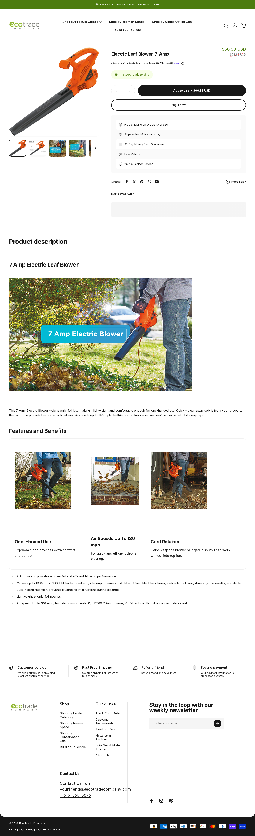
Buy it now (178, 105)
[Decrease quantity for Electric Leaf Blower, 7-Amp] (115, 90)
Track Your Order (108, 713)
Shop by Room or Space (73, 725)
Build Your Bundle (73, 747)
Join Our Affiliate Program (108, 747)
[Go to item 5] (97, 148)
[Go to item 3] (57, 148)
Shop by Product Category (72, 715)
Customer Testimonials (104, 721)
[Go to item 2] (37, 148)
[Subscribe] (217, 723)
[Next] (89, 98)
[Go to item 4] (77, 148)
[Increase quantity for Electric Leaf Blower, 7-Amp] (130, 90)
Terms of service (52, 829)
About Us (102, 755)
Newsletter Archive (103, 737)
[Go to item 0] (17, 148)
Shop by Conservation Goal (69, 737)
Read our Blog (106, 729)
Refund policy (16, 829)
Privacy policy (33, 829)
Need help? (238, 181)
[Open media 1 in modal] (54, 92)
